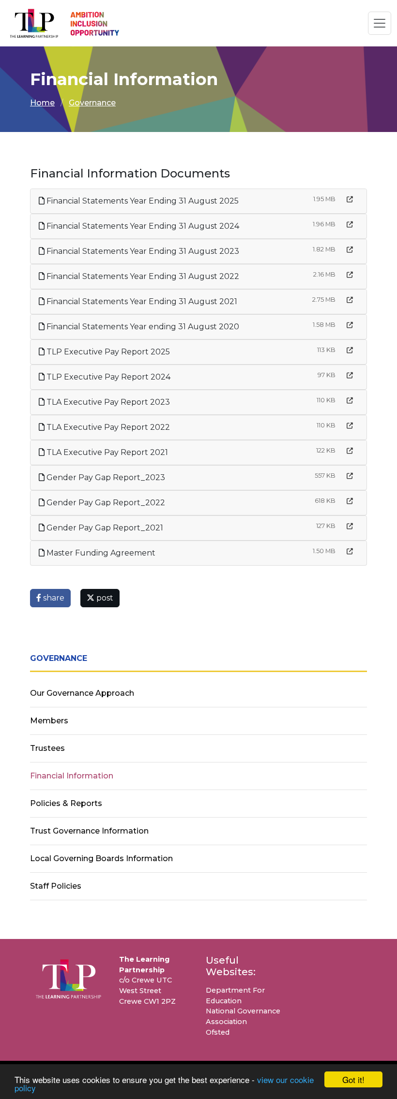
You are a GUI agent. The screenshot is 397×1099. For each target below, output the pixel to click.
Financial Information (71, 775)
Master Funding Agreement (100, 552)
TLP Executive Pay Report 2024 (107, 376)
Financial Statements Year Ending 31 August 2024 (142, 226)
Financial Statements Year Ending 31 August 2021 (141, 301)
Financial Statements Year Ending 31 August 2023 (142, 251)
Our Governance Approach (82, 693)
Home (42, 102)
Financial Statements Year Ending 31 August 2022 (142, 276)
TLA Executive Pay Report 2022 (107, 427)
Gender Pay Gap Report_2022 (105, 502)
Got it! (353, 1079)
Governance (92, 102)
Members (49, 720)
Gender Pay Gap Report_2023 (105, 477)
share (52, 597)
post (103, 597)
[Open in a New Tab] (350, 199)
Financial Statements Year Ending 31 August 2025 (142, 200)
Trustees (47, 748)
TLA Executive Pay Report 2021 (106, 452)
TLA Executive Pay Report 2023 (107, 402)
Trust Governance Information (89, 830)
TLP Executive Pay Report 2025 (107, 351)
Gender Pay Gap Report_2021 (104, 527)
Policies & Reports (66, 803)
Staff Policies (55, 886)
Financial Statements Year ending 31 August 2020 (142, 326)
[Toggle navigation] (379, 23)
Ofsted (217, 1032)
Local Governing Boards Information (101, 858)
